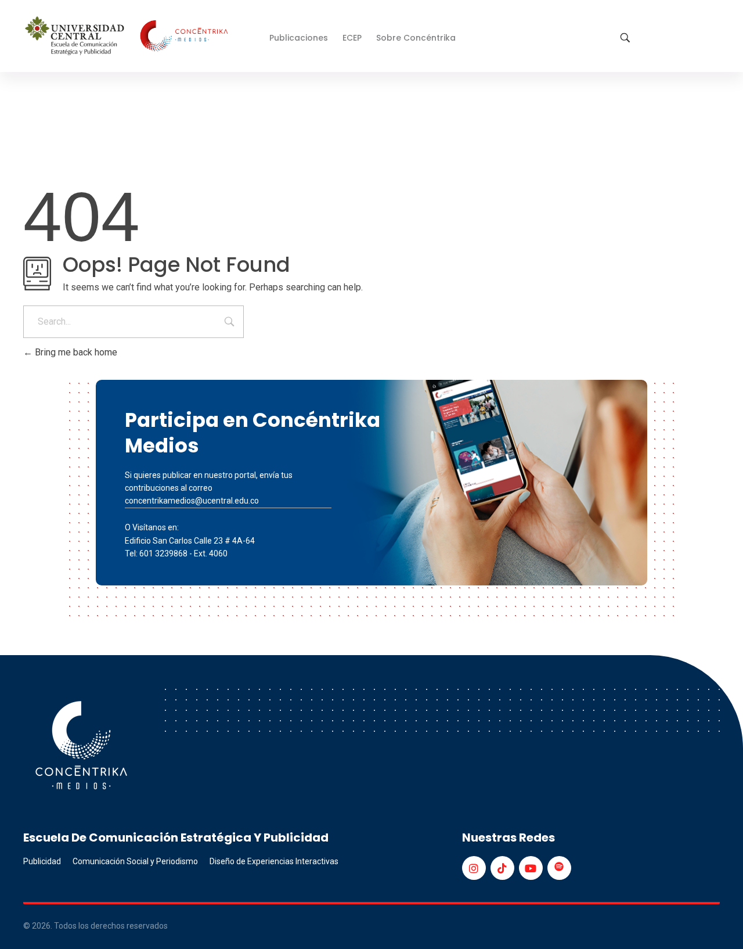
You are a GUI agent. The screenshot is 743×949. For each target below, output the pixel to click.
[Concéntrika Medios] (128, 36)
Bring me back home (75, 352)
